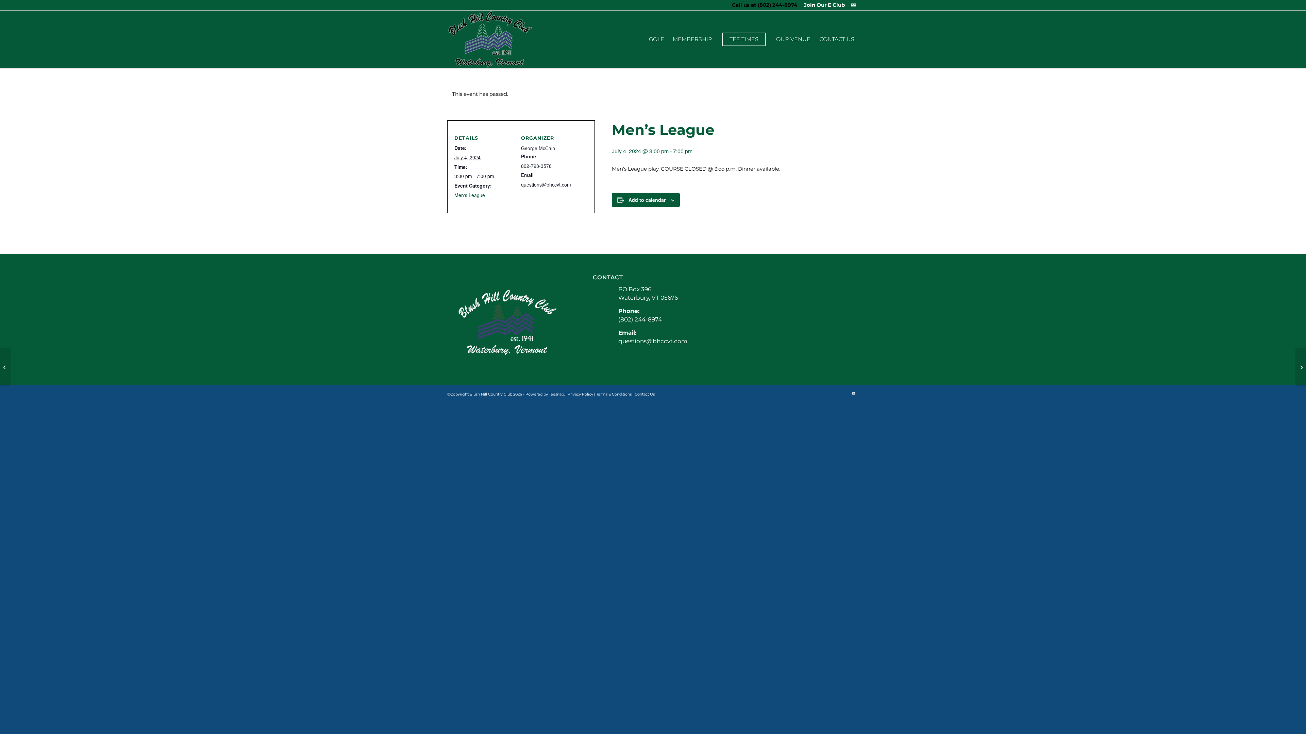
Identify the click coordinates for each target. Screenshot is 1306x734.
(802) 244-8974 (777, 5)
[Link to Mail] (854, 5)
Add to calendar (647, 199)
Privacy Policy (580, 394)
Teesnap (556, 394)
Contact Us (645, 394)
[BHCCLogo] (490, 39)
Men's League (469, 195)
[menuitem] (823, 5)
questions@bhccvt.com (652, 341)
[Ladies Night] (5, 367)
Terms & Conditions (614, 394)
